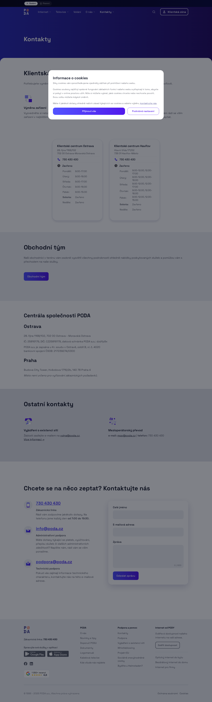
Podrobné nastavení (143, 111)
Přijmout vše (89, 111)
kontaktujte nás (148, 103)
